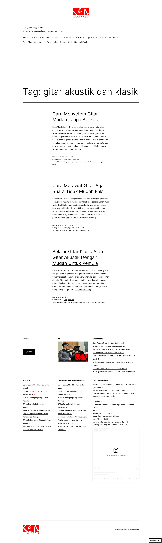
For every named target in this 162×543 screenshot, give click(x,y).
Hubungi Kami (80, 42)
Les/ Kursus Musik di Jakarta (68, 37)
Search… (26, 339)
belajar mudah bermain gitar (77, 302)
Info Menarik (98, 338)
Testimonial (52, 42)
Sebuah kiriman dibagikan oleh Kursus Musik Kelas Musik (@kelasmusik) (116, 478)
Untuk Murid (79, 228)
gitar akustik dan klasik (88, 162)
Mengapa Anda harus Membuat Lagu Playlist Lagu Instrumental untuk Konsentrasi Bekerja (37, 413)
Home (25, 37)
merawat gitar (84, 230)
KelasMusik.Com (33, 28)
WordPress (134, 529)
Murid (70, 159)
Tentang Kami (66, 42)
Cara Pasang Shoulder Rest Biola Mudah (108, 343)
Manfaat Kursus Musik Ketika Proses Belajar (110, 369)
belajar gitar (71, 162)
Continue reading (73, 149)
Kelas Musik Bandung (40, 37)
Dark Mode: (154, 540)
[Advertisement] (81, 61)
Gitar (65, 159)
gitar (78, 162)
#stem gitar (62, 162)
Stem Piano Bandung (32, 42)
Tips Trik (90, 37)
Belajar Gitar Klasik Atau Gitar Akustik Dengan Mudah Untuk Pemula (77, 257)
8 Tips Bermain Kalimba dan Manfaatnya (109, 346)
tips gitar (101, 162)
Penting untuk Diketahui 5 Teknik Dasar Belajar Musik (114, 372)
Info (101, 37)
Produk (112, 37)
